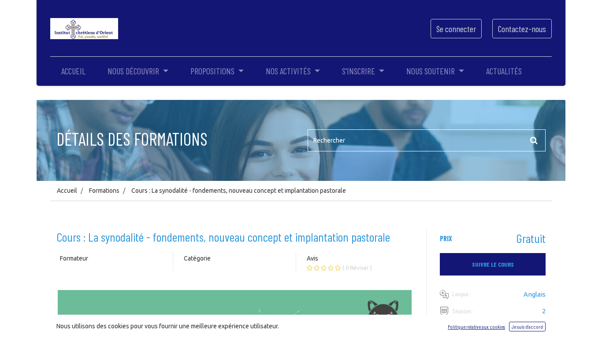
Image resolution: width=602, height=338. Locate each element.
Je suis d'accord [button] (527, 326)
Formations (104, 190)
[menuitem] (73, 70)
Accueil (67, 190)
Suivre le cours (493, 264)
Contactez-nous (522, 28)
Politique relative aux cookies (476, 326)
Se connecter (456, 28)
